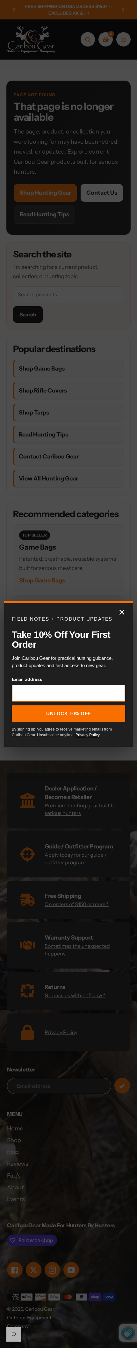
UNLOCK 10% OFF (68, 713)
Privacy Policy (88, 735)
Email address (27, 679)
